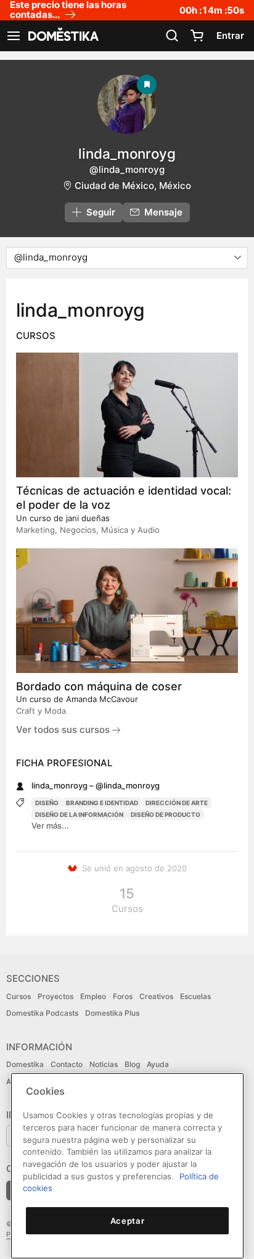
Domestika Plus (112, 1013)
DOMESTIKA (62, 35)
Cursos (18, 996)
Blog (132, 1064)
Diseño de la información (79, 814)
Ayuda (158, 1064)
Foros (123, 996)
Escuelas (195, 996)
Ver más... (50, 825)
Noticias (103, 1064)
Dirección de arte (176, 802)
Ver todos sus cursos (64, 729)
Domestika (25, 1064)
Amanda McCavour (102, 699)
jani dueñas (88, 518)
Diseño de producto (165, 814)
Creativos (156, 996)
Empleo (93, 996)
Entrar (230, 35)
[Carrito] (197, 35)
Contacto (67, 1064)
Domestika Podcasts (42, 1013)
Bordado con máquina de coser (99, 686)
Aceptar (127, 1221)
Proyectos (55, 996)
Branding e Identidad (102, 802)
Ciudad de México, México (133, 185)
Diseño (47, 802)
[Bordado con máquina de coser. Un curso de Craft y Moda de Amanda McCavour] (127, 610)
